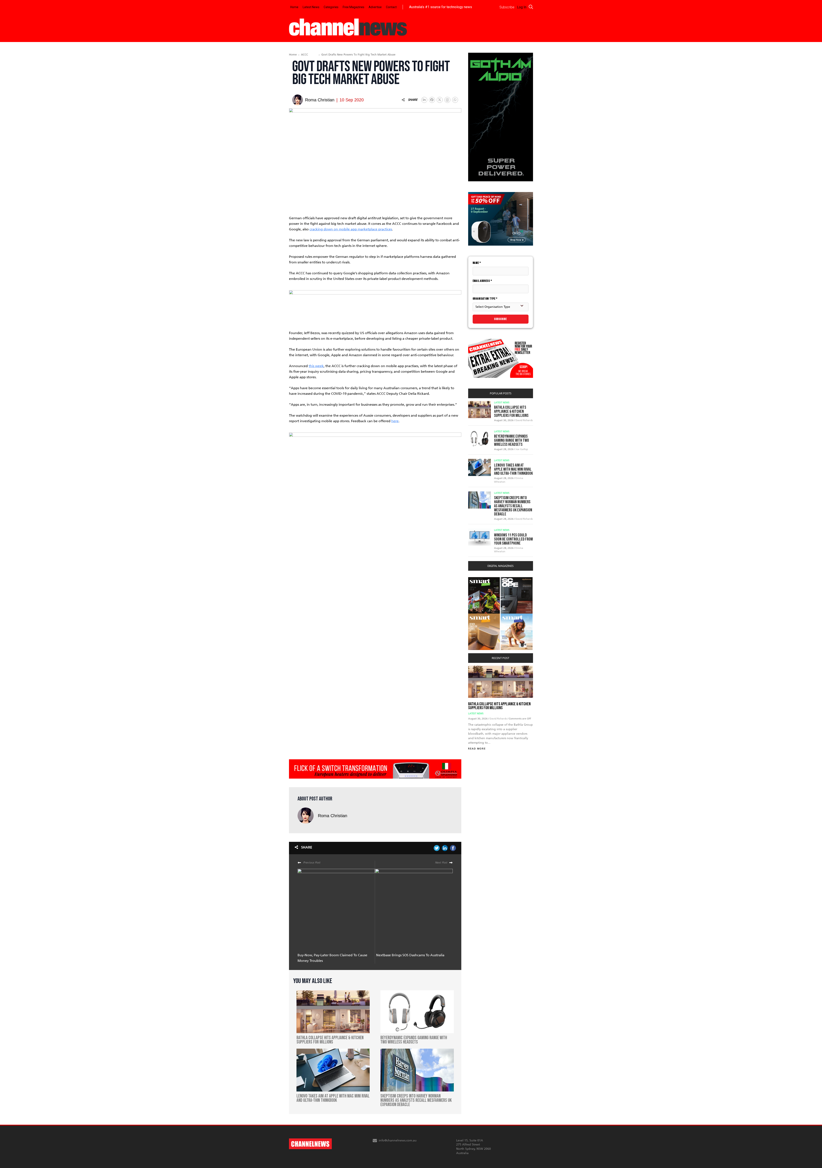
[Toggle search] (531, 7)
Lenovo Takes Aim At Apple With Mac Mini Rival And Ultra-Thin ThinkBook (513, 469)
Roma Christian (332, 815)
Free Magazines (353, 7)
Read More (477, 748)
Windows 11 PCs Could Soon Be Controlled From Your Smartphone (513, 539)
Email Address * (482, 281)
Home (294, 7)
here (395, 421)
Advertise (375, 7)
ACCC (304, 54)
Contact (391, 7)
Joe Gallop (521, 449)
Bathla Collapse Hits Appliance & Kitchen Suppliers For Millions (511, 411)
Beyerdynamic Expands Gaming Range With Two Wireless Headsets (511, 440)
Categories (331, 7)
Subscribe (500, 319)
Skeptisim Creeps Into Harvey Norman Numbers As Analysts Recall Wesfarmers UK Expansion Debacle (513, 506)
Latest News (311, 7)
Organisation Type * (485, 298)
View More (476, 579)
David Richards (524, 420)
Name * (477, 263)
